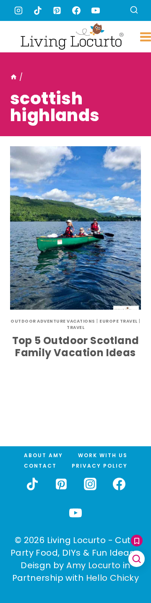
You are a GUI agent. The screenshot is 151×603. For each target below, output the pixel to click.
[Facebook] (76, 10)
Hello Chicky (112, 578)
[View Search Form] (134, 11)
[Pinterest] (57, 10)
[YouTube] (95, 10)
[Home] (13, 77)
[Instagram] (18, 10)
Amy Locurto (93, 565)
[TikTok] (37, 10)
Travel (75, 327)
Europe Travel (118, 321)
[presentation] (75, 228)
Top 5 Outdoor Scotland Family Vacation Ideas (75, 347)
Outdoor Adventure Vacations (52, 321)
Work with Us (103, 455)
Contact (40, 465)
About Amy (43, 455)
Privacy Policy (100, 465)
